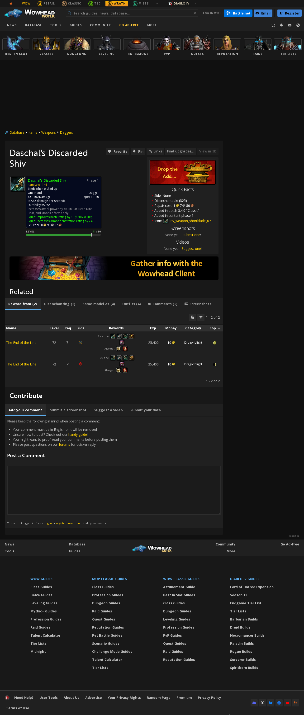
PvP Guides (172, 635)
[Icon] (17, 184)
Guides (76, 25)
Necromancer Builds (247, 635)
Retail (49, 3)
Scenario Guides (105, 643)
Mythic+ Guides (43, 611)
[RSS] (295, 702)
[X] (262, 702)
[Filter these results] (200, 317)
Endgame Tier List (245, 603)
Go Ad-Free (129, 25)
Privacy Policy (209, 697)
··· (156, 3)
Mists (144, 3)
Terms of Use (17, 708)
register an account (68, 523)
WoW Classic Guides (181, 579)
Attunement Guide (179, 587)
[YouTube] (287, 702)
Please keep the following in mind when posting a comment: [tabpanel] (62, 472)
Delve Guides (41, 595)
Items (32, 132)
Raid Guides (40, 627)
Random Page (159, 697)
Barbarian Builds (244, 619)
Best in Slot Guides (179, 595)
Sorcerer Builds (243, 659)
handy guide (77, 434)
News (12, 25)
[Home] (31, 13)
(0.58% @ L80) (83, 217)
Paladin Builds (242, 643)
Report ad (294, 536)
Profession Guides (46, 619)
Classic (74, 3)
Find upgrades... (180, 151)
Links (157, 151)
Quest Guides (103, 619)
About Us (71, 697)
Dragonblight (193, 343)
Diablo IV (181, 3)
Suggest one (191, 248)
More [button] (152, 25)
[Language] (298, 25)
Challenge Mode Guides (112, 651)
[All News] (11, 3)
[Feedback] (289, 25)
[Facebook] (279, 702)
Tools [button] (55, 25)
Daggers (66, 132)
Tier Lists (38, 643)
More (231, 551)
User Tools (48, 697)
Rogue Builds (241, 651)
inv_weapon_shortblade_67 (190, 220)
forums (64, 444)
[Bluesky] (270, 702)
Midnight (38, 651)
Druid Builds (240, 627)
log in (48, 523)
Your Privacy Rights (124, 697)
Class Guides (41, 587)
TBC (97, 3)
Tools (9, 551)
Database (33, 25)
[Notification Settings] (281, 25)
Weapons (48, 132)
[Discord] (254, 702)
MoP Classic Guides (109, 579)
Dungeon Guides (106, 603)
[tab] (23, 304)
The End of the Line (21, 342)
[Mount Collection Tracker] (114, 268)
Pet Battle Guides (107, 635)
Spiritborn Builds (244, 667)
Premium (184, 697)
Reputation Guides (108, 627)
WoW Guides (41, 579)
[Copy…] (192, 317)
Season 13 (238, 595)
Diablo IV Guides (244, 579)
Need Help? (23, 697)
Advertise (93, 697)
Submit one (191, 234)
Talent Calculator (45, 635)
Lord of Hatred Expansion (252, 587)
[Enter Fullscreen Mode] (273, 25)
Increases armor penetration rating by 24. (65, 221)
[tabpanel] (114, 348)
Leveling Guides (43, 603)
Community (100, 25)
